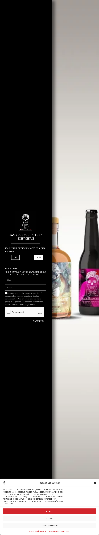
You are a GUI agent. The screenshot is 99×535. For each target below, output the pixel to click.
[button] (95, 483)
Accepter (49, 511)
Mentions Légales (36, 531)
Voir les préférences (49, 525)
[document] (49, 267)
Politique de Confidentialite (57, 531)
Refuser (49, 518)
